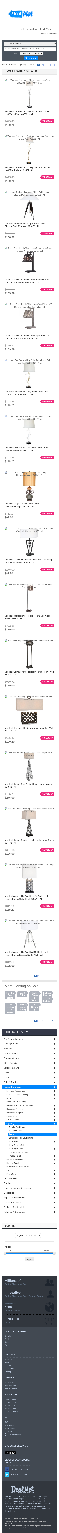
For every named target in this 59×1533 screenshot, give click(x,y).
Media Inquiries (16, 1434)
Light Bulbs (13, 1141)
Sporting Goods (11, 1058)
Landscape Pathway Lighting (21, 1138)
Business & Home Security (17, 1095)
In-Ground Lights (16, 1131)
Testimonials (10, 1428)
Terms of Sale (10, 1408)
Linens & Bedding (13, 1163)
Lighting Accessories (14, 1160)
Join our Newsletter (29, 29)
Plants (8, 1170)
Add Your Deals (11, 1385)
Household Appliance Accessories (20, 1105)
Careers (8, 1366)
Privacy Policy (10, 1399)
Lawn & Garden (12, 1120)
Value (7, 1345)
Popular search (11, 1382)
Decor (8, 1098)
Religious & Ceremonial (15, 1212)
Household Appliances (15, 1109)
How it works (45, 29)
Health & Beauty (11, 1178)
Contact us (9, 1431)
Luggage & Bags (12, 1044)
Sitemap (8, 1372)
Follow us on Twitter (19, 1475)
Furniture (8, 1183)
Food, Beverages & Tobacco (17, 1188)
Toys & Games (11, 1053)
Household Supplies (14, 1113)
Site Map (8, 1518)
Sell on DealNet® (12, 1388)
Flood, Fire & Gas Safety (16, 1102)
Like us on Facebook (19, 1469)
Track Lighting (15, 1156)
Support (8, 1342)
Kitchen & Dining (13, 1116)
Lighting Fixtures (16, 1149)
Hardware (8, 1077)
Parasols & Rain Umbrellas (17, 1167)
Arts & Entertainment (13, 1039)
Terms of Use (10, 1405)
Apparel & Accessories (14, 1197)
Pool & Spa (11, 1174)
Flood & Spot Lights (17, 1127)
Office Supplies (11, 1063)
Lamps (32, 65)
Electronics (9, 1193)
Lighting (22, 65)
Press (7, 1363)
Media (7, 1072)
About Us (8, 1360)
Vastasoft (18, 1528)
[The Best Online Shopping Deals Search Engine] (20, 13)
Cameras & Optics (12, 1202)
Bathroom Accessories (15, 1091)
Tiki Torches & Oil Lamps (19, 1152)
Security (8, 1336)
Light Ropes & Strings (18, 1145)
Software (8, 1048)
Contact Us (9, 1369)
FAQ (6, 1422)
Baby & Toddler (11, 1082)
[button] (29, 1259)
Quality (7, 1339)
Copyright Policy (11, 1411)
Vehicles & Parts (11, 1068)
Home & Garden (9, 65)
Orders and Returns (20, 1518)
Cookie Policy (10, 1402)
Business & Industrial (14, 1207)
